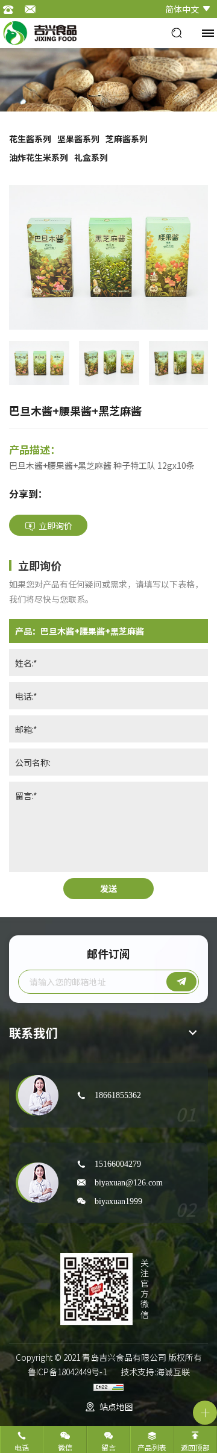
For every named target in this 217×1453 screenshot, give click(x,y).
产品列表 (151, 1447)
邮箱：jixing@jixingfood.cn (33, 9)
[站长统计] (108, 1386)
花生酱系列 (30, 139)
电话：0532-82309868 (12, 9)
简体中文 (182, 9)
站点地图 (116, 1407)
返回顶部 (195, 1447)
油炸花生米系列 (38, 157)
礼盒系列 (91, 157)
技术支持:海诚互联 (155, 1372)
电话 (21, 1447)
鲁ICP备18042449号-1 (67, 1372)
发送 (108, 888)
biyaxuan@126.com (129, 1182)
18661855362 (118, 1095)
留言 (108, 1447)
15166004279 (118, 1164)
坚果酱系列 (78, 139)
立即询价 (55, 525)
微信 (65, 1447)
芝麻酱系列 (126, 139)
